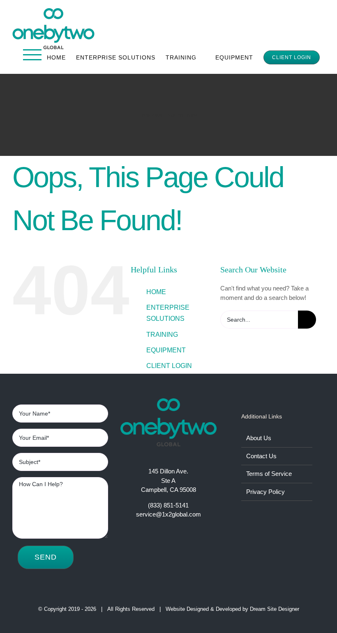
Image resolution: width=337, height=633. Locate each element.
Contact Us (261, 455)
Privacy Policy (265, 491)
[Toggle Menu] (32, 54)
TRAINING (162, 334)
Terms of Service (269, 473)
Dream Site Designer (274, 609)
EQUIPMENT (166, 350)
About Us (258, 437)
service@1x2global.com (168, 514)
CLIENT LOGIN (169, 365)
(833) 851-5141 (168, 505)
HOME (156, 291)
